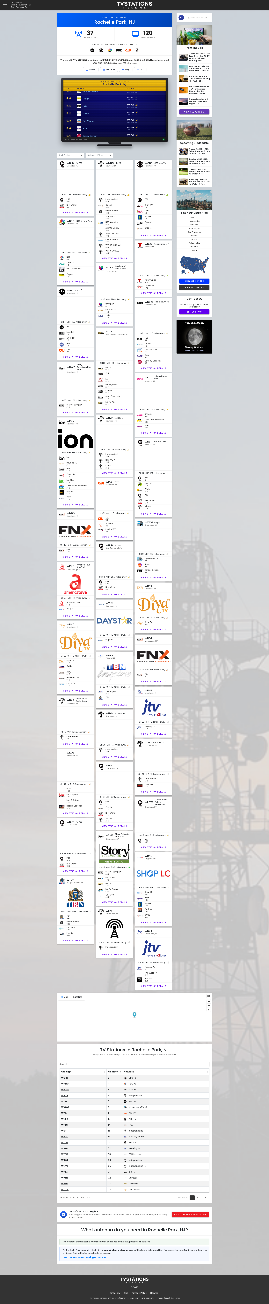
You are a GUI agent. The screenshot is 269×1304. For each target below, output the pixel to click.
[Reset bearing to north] (209, 1010)
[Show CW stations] (128, 50)
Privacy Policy (139, 1293)
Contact (154, 1293)
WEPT (64, 1130)
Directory (115, 1293)
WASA (64, 1160)
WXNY (64, 1177)
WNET (64, 1119)
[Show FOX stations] (119, 50)
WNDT (65, 1124)
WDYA (65, 1189)
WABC (65, 1101)
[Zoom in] (209, 1001)
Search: (64, 1064)
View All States (194, 287)
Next (205, 1197)
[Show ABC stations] (92, 50)
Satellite (77, 997)
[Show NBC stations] (110, 50)
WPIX (64, 1113)
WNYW (65, 1089)
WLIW (64, 1142)
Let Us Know (194, 312)
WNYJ (64, 1136)
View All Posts (193, 112)
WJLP (64, 1183)
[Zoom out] (209, 1005)
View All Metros (194, 281)
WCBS (64, 1077)
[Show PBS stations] (137, 50)
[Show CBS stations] (101, 50)
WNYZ (64, 1095)
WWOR (65, 1107)
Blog (126, 1293)
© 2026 (134, 1287)
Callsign (66, 1071)
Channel (113, 1071)
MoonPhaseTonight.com (194, 350)
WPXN (64, 1171)
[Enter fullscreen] (209, 996)
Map (65, 997)
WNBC (65, 1083)
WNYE (64, 1166)
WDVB (65, 1154)
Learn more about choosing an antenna (85, 1257)
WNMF (65, 1148)
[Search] (181, 17)
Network (129, 1071)
